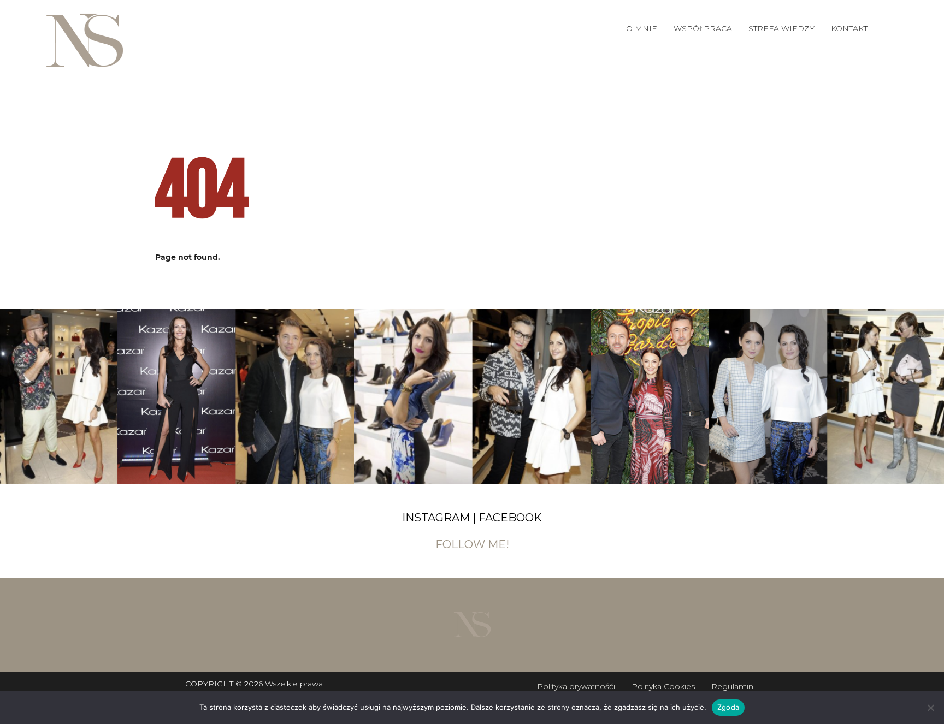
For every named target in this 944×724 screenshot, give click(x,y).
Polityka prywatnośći (576, 686)
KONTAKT (849, 28)
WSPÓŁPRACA (703, 28)
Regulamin (732, 686)
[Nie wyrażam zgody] (930, 707)
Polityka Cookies (663, 686)
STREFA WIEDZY (781, 28)
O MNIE (641, 28)
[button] (702, 28)
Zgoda (728, 707)
